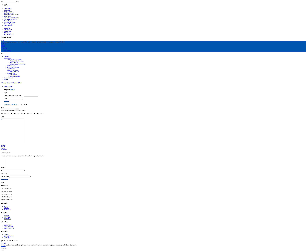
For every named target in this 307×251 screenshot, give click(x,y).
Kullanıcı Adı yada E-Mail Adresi (13, 95)
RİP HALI (6, 208)
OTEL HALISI (7, 217)
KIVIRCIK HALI (8, 225)
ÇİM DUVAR (7, 237)
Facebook (3, 43)
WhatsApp (4, 149)
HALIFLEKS (7, 206)
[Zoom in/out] (6, 248)
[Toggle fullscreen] (4, 248)
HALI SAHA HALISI (9, 236)
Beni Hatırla (23, 104)
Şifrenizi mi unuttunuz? (10, 104)
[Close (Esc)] (1, 248)
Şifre (6, 98)
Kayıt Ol (12, 89)
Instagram (4, 48)
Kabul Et (3, 246)
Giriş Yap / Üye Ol (9, 34)
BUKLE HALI (7, 209)
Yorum (3, 167)
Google (3, 46)
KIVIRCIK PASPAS (9, 226)
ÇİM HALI (6, 234)
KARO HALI (7, 216)
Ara (17, 1)
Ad (2, 170)
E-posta (3, 173)
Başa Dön (3, 243)
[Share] (3, 248)
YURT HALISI (7, 219)
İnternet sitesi (5, 176)
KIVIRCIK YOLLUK (9, 228)
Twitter (3, 45)
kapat (2, 40)
